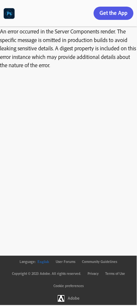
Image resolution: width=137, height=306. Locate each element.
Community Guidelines (99, 261)
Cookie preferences (68, 285)
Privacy (93, 273)
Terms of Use (115, 273)
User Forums (65, 261)
